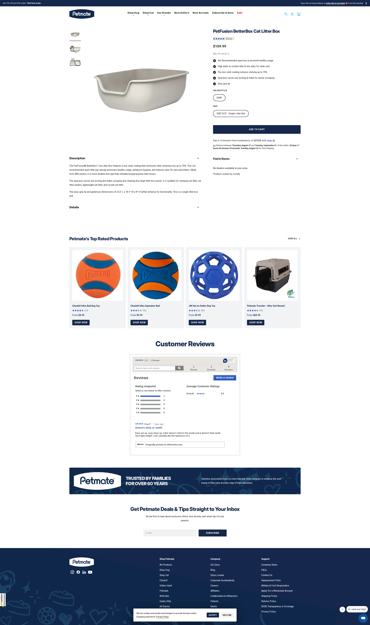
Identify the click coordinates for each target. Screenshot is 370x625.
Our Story (215, 564)
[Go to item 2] (75, 48)
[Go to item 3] (75, 62)
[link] (133, 15)
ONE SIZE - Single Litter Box (231, 113)
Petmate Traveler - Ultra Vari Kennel (266, 305)
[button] (3, 600)
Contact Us (266, 575)
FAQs (264, 570)
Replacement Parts (271, 580)
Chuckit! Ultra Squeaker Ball (145, 305)
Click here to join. (34, 3)
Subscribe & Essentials (335, 3)
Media (213, 606)
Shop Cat (164, 575)
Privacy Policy (162, 617)
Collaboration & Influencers (224, 596)
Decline (227, 615)
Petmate (164, 590)
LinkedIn (84, 572)
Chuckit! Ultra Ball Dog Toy (86, 305)
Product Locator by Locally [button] (226, 174)
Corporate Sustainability (222, 580)
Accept (213, 615)
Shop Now (81, 322)
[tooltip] (229, 360)
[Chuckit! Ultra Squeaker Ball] (156, 275)
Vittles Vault (166, 585)
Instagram (72, 572)
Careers (214, 585)
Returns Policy (268, 601)
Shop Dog (165, 570)
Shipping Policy (269, 596)
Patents (214, 601)
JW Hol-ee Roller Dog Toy (202, 305)
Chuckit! (164, 580)
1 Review (156, 360)
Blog (212, 570)
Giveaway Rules (269, 564)
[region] (142, 87)
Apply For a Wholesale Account (277, 590)
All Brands (165, 606)
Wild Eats (164, 596)
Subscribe (212, 533)
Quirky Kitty (165, 601)
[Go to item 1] (75, 34)
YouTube (90, 572)
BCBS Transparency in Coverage (277, 606)
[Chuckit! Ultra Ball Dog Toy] (97, 275)
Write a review (226, 378)
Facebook (78, 572)
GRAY (219, 97)
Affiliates (214, 590)
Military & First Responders (275, 585)
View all (292, 238)
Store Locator (217, 575)
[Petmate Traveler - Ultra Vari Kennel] (272, 275)
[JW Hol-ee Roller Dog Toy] (214, 275)
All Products (166, 564)
